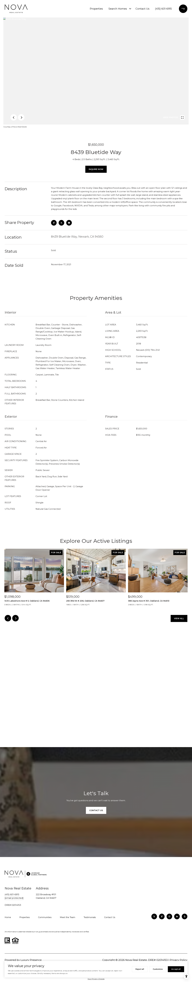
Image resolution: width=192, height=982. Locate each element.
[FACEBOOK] (162, 916)
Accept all (176, 969)
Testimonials (90, 917)
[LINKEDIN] (177, 916)
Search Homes (118, 8)
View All (179, 618)
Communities (44, 917)
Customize (158, 969)
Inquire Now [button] (96, 169)
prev (13, 117)
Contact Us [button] (96, 810)
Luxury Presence (31, 960)
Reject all (139, 969)
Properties (96, 8)
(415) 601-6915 (163, 8)
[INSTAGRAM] (169, 916)
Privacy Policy (178, 960)
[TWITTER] (154, 916)
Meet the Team (67, 917)
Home (8, 917)
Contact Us (142, 8)
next (21, 117)
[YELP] (184, 916)
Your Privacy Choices (96, 979)
